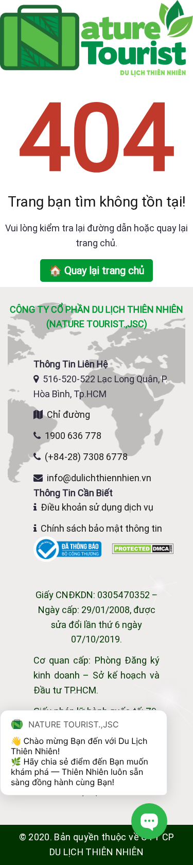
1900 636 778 (73, 436)
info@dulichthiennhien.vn (99, 478)
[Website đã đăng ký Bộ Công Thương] (68, 548)
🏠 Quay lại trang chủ (96, 270)
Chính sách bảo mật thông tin (101, 528)
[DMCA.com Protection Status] (142, 548)
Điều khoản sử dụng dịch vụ (97, 507)
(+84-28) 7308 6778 (86, 457)
